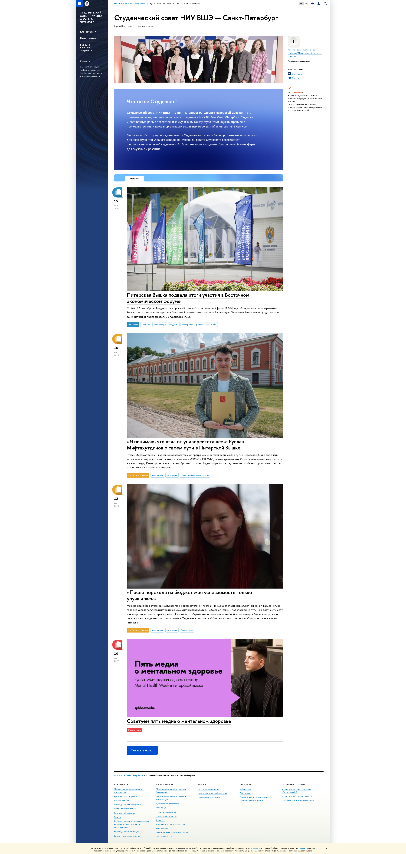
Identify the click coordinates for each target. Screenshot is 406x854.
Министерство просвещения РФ (297, 796)
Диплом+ (160, 820)
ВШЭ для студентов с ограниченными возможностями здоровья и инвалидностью (131, 824)
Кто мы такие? (88, 31)
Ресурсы (245, 784)
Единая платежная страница (127, 835)
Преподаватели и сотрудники (127, 804)
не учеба (145, 324)
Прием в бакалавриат (166, 811)
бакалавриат (187, 630)
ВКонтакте (297, 73)
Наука (202, 784)
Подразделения (121, 800)
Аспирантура (162, 828)
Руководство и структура (125, 796)
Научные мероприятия (208, 789)
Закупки (117, 817)
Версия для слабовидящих (126, 831)
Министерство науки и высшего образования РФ (296, 791)
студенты (173, 324)
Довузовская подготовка (167, 803)
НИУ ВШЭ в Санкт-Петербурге (128, 775)
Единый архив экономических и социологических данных (254, 799)
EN (306, 3)
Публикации (245, 793)
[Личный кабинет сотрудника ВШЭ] (318, 3)
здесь (255, 848)
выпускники (172, 475)
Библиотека (245, 789)
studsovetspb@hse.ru (90, 76)
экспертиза (187, 324)
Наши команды (88, 38)
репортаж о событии (206, 324)
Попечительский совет (124, 808)
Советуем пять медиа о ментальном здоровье (179, 720)
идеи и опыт (157, 475)
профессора (160, 324)
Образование (164, 784)
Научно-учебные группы (209, 797)
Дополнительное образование (170, 824)
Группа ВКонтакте (123, 26)
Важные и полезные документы (86, 47)
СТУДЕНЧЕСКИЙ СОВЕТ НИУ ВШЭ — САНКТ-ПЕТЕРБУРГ (91, 17)
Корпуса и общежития (124, 813)
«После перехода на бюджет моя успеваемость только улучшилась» (189, 595)
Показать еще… (142, 750)
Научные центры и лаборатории (212, 793)
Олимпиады (161, 807)
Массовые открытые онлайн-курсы (298, 800)
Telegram (296, 78)
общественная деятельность (195, 475)
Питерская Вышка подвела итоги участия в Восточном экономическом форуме (188, 298)
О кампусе (121, 784)
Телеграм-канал (145, 26)
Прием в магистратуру (166, 816)
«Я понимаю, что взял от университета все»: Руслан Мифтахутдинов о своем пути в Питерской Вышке (185, 444)
